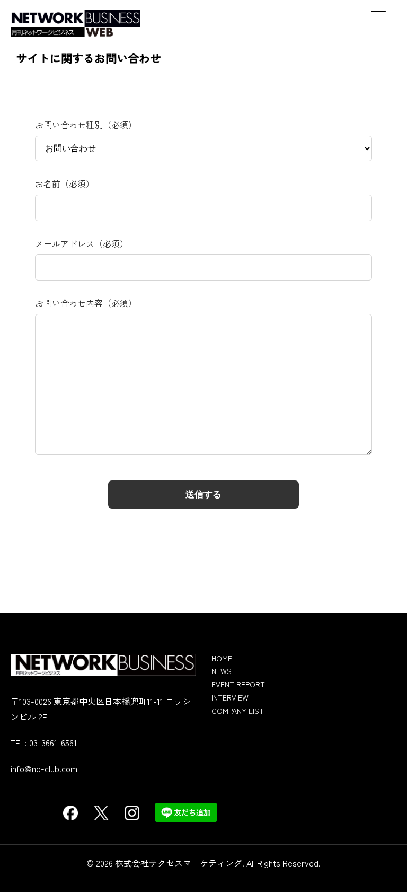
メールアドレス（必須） (81, 243)
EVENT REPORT (238, 684)
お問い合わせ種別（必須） (86, 124)
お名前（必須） (64, 183)
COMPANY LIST (237, 710)
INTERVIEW (230, 697)
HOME (221, 658)
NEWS (221, 671)
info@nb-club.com (44, 768)
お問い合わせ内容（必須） (86, 302)
